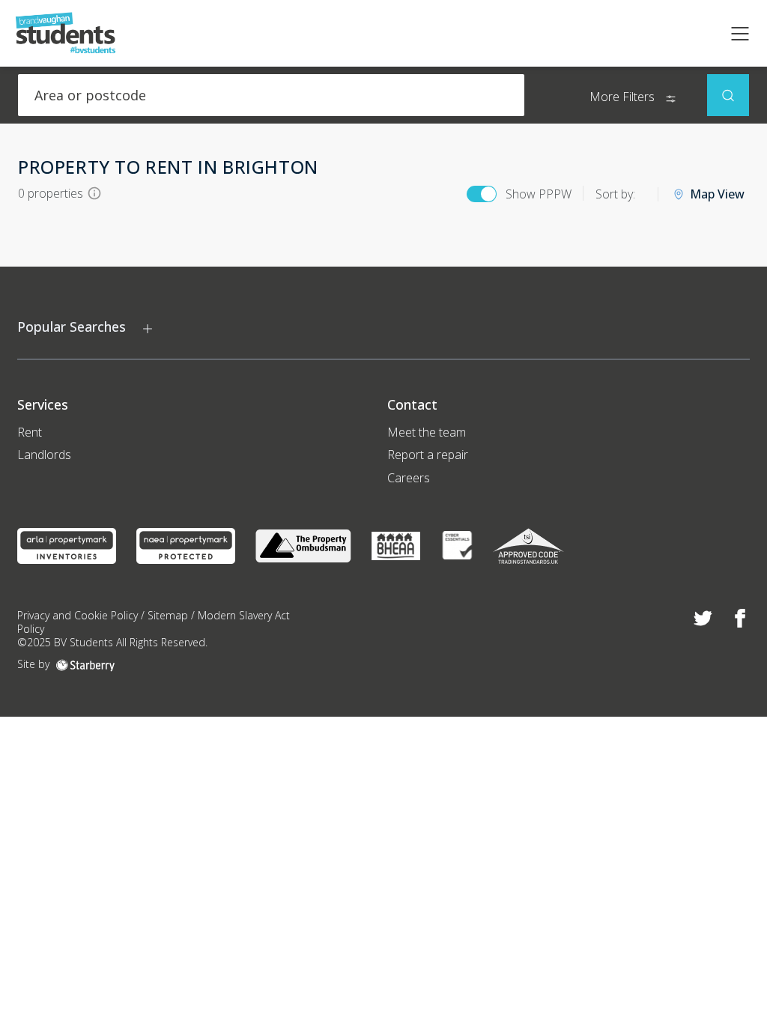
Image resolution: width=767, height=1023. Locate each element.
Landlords (44, 454)
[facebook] (740, 619)
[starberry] (85, 664)
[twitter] (703, 619)
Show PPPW (539, 194)
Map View (717, 194)
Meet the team (426, 432)
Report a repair (427, 454)
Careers (408, 478)
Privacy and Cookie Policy (77, 615)
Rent (29, 432)
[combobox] (271, 95)
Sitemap (168, 615)
